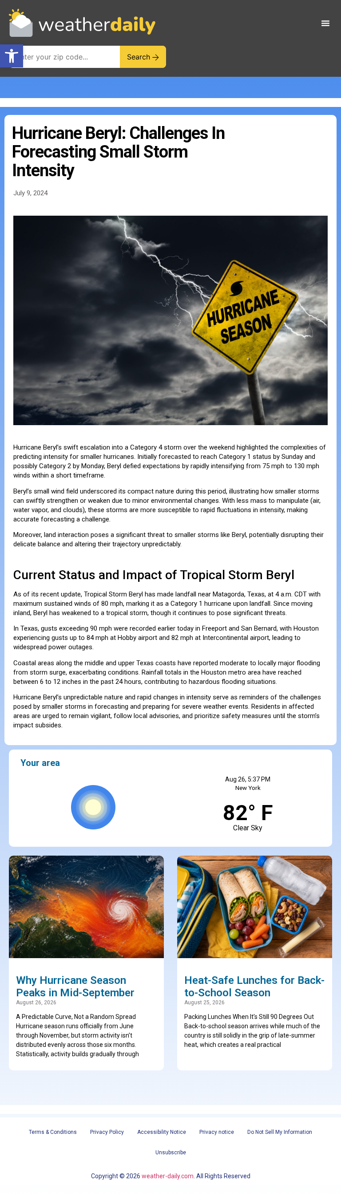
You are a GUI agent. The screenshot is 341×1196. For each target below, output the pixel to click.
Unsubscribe (170, 1152)
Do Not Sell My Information (279, 1132)
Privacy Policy (107, 1132)
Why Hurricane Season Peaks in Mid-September (75, 986)
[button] (11, 55)
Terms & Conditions (53, 1132)
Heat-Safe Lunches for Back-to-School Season (254, 986)
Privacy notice (216, 1132)
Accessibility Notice (161, 1132)
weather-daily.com (168, 1176)
